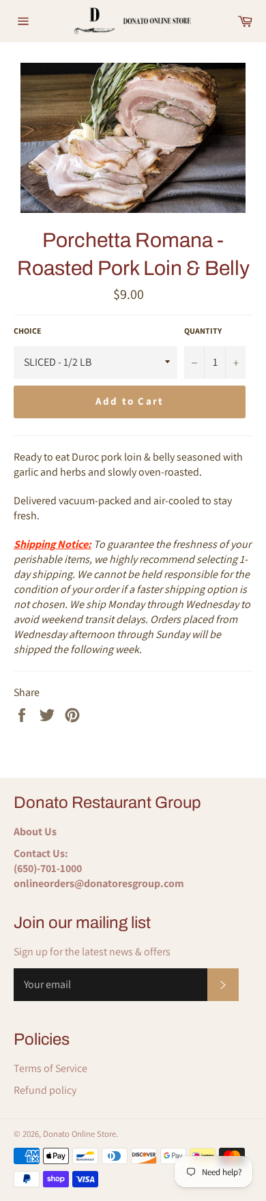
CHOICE (28, 330)
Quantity (203, 330)
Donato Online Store (79, 1134)
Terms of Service (50, 1068)
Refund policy (45, 1090)
